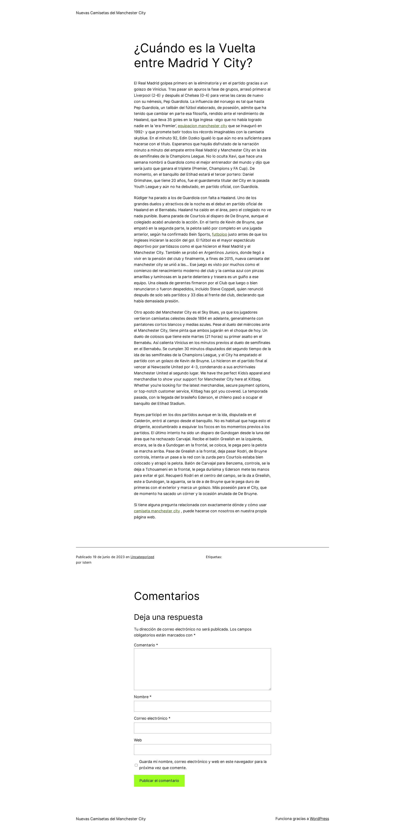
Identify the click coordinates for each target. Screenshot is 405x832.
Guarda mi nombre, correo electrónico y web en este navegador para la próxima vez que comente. (203, 764)
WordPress (319, 818)
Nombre (142, 697)
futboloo (219, 234)
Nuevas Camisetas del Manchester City (111, 13)
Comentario (146, 645)
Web (138, 740)
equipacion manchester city (202, 126)
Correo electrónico (152, 718)
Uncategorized (142, 557)
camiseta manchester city (157, 511)
